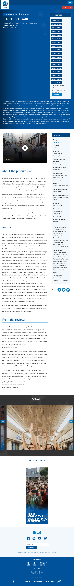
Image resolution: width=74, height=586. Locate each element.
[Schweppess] (59, 581)
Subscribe (31, 547)
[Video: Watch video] (25, 148)
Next (71, 421)
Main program (57, 142)
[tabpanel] (37, 495)
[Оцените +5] (28, 14)
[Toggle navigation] (70, 2)
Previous (3, 421)
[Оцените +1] (20, 14)
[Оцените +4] (26, 14)
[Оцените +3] (24, 14)
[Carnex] (50, 581)
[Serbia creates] (43, 564)
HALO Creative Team (50, 552)
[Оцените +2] (22, 14)
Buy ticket (57, 95)
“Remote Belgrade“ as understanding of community (37, 517)
